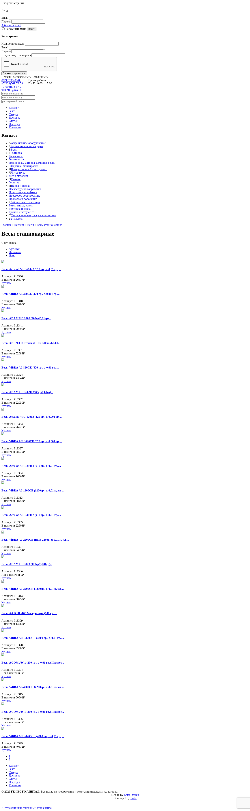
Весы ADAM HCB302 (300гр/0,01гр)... (26, 318)
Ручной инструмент (21, 212)
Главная (6, 224)
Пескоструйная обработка (25, 189)
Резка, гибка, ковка (21, 205)
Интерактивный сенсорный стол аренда (26, 807)
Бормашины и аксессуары (26, 146)
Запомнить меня (16, 28)
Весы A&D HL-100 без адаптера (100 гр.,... (29, 613)
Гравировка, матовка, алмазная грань (32, 162)
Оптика (15, 179)
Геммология (16, 159)
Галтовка (16, 152)
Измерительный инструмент (29, 169)
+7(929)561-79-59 (12, 83)
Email (4, 17)
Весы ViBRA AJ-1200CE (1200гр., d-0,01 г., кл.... (32, 490)
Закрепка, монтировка (24, 166)
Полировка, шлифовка (23, 192)
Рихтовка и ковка (20, 208)
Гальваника (16, 156)
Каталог (14, 107)
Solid (133, 798)
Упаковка (17, 218)
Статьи (13, 120)
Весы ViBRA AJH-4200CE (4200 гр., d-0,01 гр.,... (32, 736)
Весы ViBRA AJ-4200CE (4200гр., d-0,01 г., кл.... (32, 687)
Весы (14, 149)
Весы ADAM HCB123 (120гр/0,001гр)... (26, 564)
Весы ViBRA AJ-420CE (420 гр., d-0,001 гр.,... (30, 293)
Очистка (14, 182)
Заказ (12, 111)
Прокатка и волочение (23, 198)
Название (15, 252)
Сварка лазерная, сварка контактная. (33, 215)
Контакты (15, 127)
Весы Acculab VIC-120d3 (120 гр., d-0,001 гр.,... (31, 416)
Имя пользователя (12, 43)
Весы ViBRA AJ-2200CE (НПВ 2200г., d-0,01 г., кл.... (35, 539)
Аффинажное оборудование (28, 143)
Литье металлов (19, 175)
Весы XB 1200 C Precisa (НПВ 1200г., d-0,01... (30, 343)
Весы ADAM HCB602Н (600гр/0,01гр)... (27, 392)
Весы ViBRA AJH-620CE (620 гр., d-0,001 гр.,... (31, 441)
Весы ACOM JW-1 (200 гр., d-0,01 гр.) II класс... (32, 662)
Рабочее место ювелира (25, 202)
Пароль (6, 21)
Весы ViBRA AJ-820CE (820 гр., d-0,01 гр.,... (30, 367)
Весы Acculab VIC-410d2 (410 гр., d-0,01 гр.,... (31, 514)
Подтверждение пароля (16, 55)
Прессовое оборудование (24, 195)
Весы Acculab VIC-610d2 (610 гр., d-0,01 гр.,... (31, 269)
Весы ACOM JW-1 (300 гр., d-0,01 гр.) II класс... (32, 711)
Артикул (14, 248)
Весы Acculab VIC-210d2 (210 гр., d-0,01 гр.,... (31, 465)
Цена (12, 255)
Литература (18, 172)
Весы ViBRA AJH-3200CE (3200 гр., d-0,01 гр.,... (32, 637)
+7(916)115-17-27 (12, 86)
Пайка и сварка (20, 185)
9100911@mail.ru (11, 90)
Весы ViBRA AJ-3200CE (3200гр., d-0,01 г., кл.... (32, 588)
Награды (14, 124)
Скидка (13, 114)
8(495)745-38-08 (11, 80)
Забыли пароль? (11, 25)
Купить (6, 282)
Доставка (14, 117)
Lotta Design (131, 794)
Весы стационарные (49, 224)
